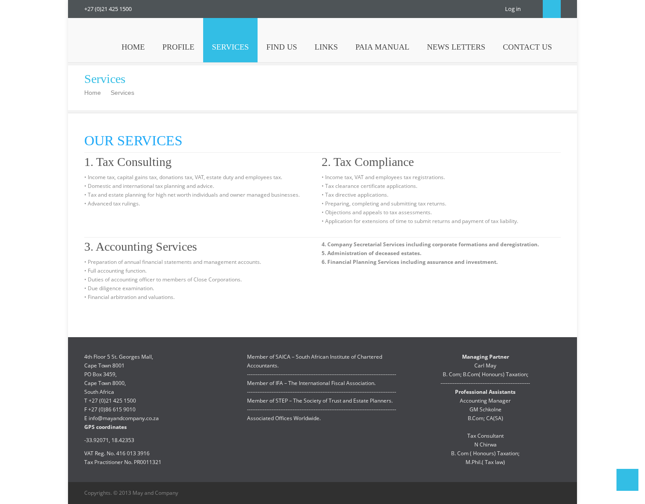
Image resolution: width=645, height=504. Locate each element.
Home (92, 92)
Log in (513, 9)
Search (552, 9)
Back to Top (627, 480)
